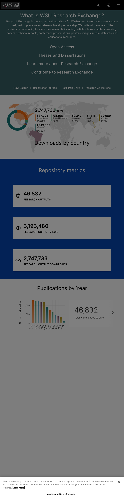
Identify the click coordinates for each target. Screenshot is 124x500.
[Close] (118, 481)
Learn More (18, 487)
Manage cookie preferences (60, 494)
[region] (62, 488)
